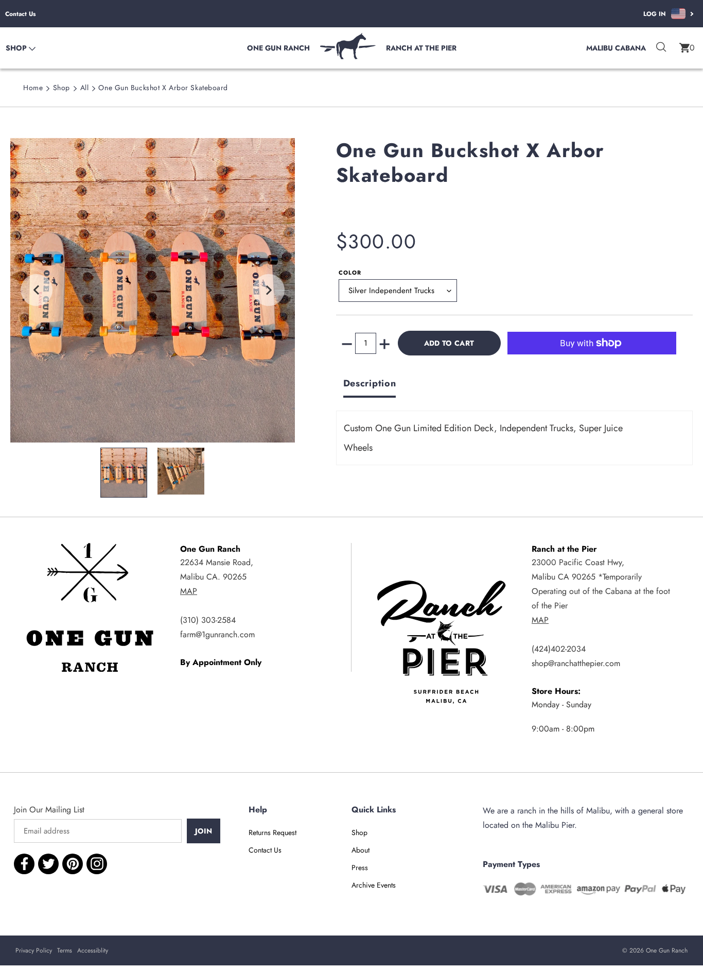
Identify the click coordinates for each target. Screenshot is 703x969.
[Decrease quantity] (347, 343)
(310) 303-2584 (208, 620)
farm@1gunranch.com (217, 634)
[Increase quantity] (384, 343)
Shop (61, 87)
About (360, 850)
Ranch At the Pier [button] (421, 48)
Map (188, 591)
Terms (64, 950)
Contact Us (20, 14)
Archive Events (373, 885)
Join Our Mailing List (49, 809)
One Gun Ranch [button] (278, 48)
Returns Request (272, 832)
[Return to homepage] (348, 56)
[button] (687, 48)
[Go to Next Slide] (269, 290)
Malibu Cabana (616, 48)
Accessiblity (92, 950)
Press (359, 867)
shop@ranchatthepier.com (576, 663)
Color (350, 272)
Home (33, 87)
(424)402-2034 (559, 649)
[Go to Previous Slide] (36, 290)
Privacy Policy (33, 950)
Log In (654, 14)
